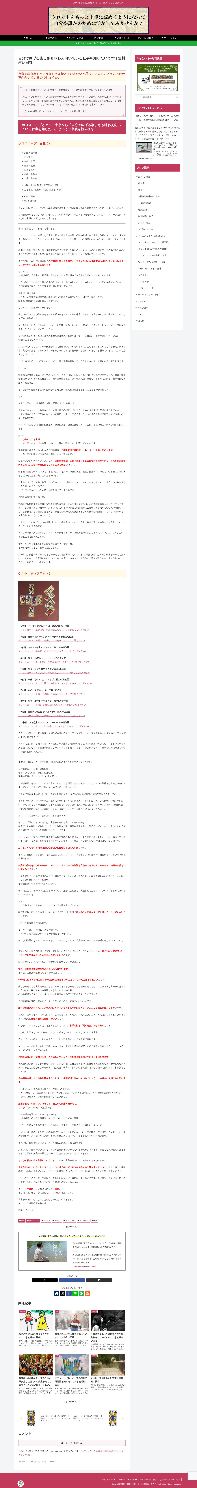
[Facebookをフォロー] (69, 1293)
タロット (47, 1221)
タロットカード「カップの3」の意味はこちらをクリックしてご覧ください (54, 673)
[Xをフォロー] (62, 1293)
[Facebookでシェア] (72, 1280)
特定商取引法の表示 (148, 1479)
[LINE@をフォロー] (75, 1293)
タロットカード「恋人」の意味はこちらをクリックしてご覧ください (51, 715)
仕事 (23, 1221)
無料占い (58, 1221)
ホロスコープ (70, 1221)
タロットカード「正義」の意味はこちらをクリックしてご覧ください (51, 694)
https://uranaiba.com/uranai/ (84, 1266)
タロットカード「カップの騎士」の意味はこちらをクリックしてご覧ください (55, 683)
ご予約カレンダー (107, 1479)
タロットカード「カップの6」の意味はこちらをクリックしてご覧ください (54, 726)
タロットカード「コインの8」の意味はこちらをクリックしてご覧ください (54, 662)
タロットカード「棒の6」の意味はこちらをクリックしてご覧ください (52, 705)
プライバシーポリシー (127, 1479)
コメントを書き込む (72, 1442)
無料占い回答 (34, 1221)
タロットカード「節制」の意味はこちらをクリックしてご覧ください (51, 640)
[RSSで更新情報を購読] (87, 1293)
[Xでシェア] (45, 1280)
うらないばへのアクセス (169, 1479)
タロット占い (85, 1221)
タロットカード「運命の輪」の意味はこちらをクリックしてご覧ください (53, 630)
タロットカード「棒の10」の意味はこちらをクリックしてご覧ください (52, 651)
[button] (99, 1280)
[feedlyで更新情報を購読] (81, 1293)
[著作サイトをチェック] (56, 1293)
